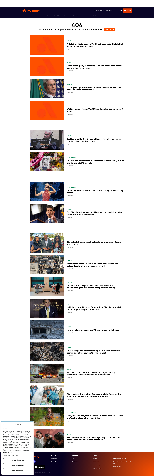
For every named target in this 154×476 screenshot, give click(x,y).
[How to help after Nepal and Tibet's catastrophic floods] (47, 329)
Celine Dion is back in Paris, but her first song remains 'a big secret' (95, 191)
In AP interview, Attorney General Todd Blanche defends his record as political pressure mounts (95, 308)
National (69, 106)
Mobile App (54, 461)
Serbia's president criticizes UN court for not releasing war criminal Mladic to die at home (94, 140)
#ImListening (75, 461)
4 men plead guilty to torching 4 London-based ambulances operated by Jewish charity (94, 66)
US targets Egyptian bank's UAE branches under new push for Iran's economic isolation (94, 88)
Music (48, 16)
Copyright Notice (97, 468)
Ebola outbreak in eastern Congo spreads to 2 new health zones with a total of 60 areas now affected (94, 395)
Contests (85, 16)
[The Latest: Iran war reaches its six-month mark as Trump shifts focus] (47, 243)
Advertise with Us (99, 10)
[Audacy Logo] (31, 10)
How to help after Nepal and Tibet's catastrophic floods (93, 330)
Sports (66, 16)
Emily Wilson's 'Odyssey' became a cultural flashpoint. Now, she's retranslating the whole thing (95, 416)
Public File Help (117, 466)
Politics (69, 282)
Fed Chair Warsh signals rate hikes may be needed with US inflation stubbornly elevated (94, 213)
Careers (95, 458)
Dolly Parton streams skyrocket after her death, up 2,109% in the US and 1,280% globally (95, 161)
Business (69, 84)
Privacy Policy (96, 461)
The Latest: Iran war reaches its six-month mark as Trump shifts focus (94, 243)
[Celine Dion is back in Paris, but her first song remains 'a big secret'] (47, 191)
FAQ (73, 458)
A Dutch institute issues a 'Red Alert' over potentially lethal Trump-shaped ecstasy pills (95, 45)
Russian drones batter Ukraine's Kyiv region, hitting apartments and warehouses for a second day (91, 373)
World (69, 41)
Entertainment (71, 157)
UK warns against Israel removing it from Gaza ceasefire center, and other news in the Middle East (93, 351)
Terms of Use (96, 465)
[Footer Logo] (35, 456)
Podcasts (76, 16)
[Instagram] (34, 461)
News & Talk (57, 16)
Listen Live (54, 458)
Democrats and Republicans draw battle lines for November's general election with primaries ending (91, 286)
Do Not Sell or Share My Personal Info (122, 462)
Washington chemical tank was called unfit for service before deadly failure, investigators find (92, 264)
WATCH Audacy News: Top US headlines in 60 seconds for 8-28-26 (95, 110)
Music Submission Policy (119, 458)
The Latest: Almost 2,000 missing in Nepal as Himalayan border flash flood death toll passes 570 (93, 438)
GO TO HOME (110, 29)
